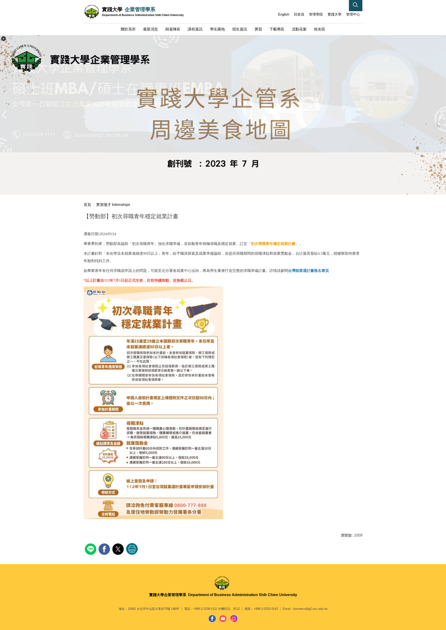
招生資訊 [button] (239, 29)
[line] (91, 548)
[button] (355, 5)
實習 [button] (258, 29)
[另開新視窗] (212, 619)
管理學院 (316, 14)
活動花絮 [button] (299, 29)
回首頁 (299, 14)
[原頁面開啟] (223, 115)
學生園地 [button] (217, 29)
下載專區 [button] (276, 29)
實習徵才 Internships (113, 205)
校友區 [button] (319, 29)
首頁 (87, 205)
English (283, 14)
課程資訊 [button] (195, 29)
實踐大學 (334, 14)
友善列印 (132, 549)
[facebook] (104, 548)
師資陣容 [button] (172, 29)
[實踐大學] (223, 583)
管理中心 (353, 14)
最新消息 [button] (150, 29)
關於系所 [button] (128, 29)
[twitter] (118, 548)
